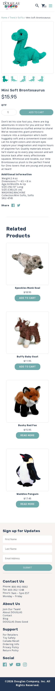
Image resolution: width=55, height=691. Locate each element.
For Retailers (10, 634)
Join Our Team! (12, 609)
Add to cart (36, 112)
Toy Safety (9, 637)
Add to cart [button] (27, 298)
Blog (5, 618)
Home (4, 18)
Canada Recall (11, 640)
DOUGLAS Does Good (15, 621)
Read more (27, 435)
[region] (27, 666)
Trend (13, 18)
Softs (21, 18)
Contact (7, 615)
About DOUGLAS (12, 612)
